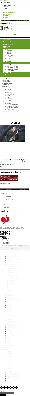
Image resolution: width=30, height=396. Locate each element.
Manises (9, 323)
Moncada (10, 287)
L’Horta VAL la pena (13, 378)
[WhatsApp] (11, 23)
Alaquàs (9, 305)
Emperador (10, 273)
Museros (9, 289)
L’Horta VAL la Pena (12, 69)
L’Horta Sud (7, 43)
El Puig (9, 271)
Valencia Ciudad (8, 44)
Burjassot (10, 269)
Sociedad (9, 60)
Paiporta (9, 329)
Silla (8, 340)
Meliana (9, 285)
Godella (9, 277)
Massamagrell (11, 283)
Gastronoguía (11, 55)
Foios (8, 275)
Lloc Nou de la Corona (14, 321)
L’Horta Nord (7, 41)
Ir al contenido (4, 0)
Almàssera (10, 265)
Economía (9, 52)
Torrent (9, 342)
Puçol (8, 293)
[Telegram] (7, 23)
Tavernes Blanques (13, 299)
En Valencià (7, 72)
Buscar (5, 74)
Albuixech (10, 261)
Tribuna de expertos (12, 66)
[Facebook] (1, 23)
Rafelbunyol (10, 295)
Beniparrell (10, 315)
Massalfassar (11, 281)
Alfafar (9, 313)
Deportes (9, 51)
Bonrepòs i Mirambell (14, 267)
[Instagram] (3, 23)
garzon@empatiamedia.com (7, 185)
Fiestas (9, 54)
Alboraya (10, 258)
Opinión (9, 65)
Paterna (9, 291)
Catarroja (10, 319)
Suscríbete (6, 8)
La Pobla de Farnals (13, 279)
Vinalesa (9, 301)
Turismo (9, 61)
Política (9, 57)
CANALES (6, 350)
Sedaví (9, 338)
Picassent (10, 333)
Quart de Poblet (12, 336)
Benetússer (10, 317)
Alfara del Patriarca (13, 263)
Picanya (9, 331)
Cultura (9, 49)
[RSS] (5, 23)
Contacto (6, 9)
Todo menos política (12, 68)
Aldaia (9, 311)
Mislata (9, 327)
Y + (4, 63)
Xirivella (9, 344)
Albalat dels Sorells (13, 256)
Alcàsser (10, 309)
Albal (8, 307)
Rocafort (9, 297)
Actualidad (7, 40)
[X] (9, 23)
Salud (8, 58)
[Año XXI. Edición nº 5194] (9, 5)
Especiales (6, 46)
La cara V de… (10, 71)
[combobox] (7, 393)
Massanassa (11, 325)
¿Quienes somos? (8, 6)
